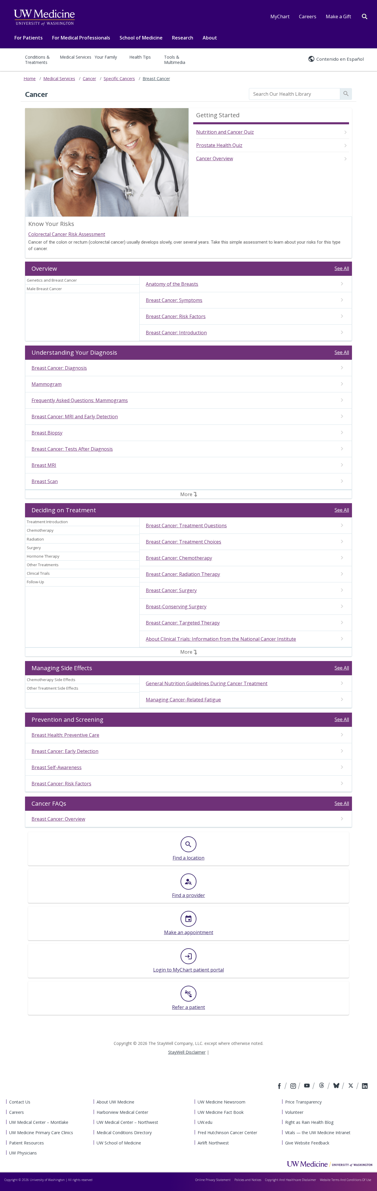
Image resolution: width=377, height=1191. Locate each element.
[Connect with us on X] (351, 1086)
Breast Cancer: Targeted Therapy (183, 623)
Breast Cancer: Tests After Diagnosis (72, 449)
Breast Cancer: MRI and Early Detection (75, 416)
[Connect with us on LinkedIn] (365, 1086)
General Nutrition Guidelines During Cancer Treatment (206, 683)
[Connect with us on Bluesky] (337, 1086)
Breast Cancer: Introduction (176, 332)
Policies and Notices (247, 1180)
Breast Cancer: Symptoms (174, 300)
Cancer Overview (214, 158)
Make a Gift (338, 16)
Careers (307, 16)
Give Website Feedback (307, 1143)
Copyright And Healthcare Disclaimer (290, 1180)
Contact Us (19, 1102)
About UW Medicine (115, 1102)
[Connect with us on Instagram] (293, 1086)
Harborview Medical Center (122, 1112)
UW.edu (205, 1122)
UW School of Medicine (119, 1143)
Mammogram (47, 384)
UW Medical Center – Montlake (38, 1122)
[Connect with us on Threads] (322, 1086)
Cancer (89, 78)
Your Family (106, 57)
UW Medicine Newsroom (221, 1102)
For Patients (28, 37)
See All (342, 268)
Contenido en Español (340, 59)
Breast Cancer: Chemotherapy (179, 558)
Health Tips (140, 57)
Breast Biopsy (47, 433)
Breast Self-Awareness (57, 767)
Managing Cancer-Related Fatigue (183, 699)
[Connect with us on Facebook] (280, 1086)
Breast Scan (45, 481)
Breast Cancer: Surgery (171, 590)
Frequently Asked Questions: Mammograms (80, 400)
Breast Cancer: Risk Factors (176, 316)
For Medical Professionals (81, 37)
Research (182, 37)
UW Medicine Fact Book (221, 1112)
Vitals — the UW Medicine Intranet (317, 1132)
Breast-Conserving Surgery (176, 606)
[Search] (365, 16)
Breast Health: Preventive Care (65, 735)
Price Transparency (303, 1102)
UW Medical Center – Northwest (127, 1122)
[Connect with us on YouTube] (308, 1086)
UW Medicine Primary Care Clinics (41, 1132)
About (210, 37)
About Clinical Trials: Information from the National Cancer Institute (221, 639)
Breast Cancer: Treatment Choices (183, 541)
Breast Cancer (156, 78)
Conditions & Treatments (37, 59)
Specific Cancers (119, 78)
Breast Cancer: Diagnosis (59, 368)
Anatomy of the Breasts (172, 284)
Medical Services (75, 57)
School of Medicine (141, 37)
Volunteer (294, 1112)
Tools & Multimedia (174, 59)
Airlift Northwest (213, 1143)
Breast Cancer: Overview (58, 819)
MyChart (280, 16)
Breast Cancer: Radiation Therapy (183, 574)
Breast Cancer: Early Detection (65, 751)
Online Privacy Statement (213, 1180)
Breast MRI (44, 465)
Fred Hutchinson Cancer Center (227, 1132)
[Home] (330, 1163)
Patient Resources (26, 1143)
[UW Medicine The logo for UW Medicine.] (44, 17)
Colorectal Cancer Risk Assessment (66, 234)
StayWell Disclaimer (187, 1052)
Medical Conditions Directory (124, 1132)
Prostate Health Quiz (219, 145)
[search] (294, 94)
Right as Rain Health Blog (309, 1122)
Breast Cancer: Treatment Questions (186, 525)
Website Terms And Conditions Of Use (345, 1180)
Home (30, 78)
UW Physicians (23, 1153)
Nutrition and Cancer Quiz (225, 132)
